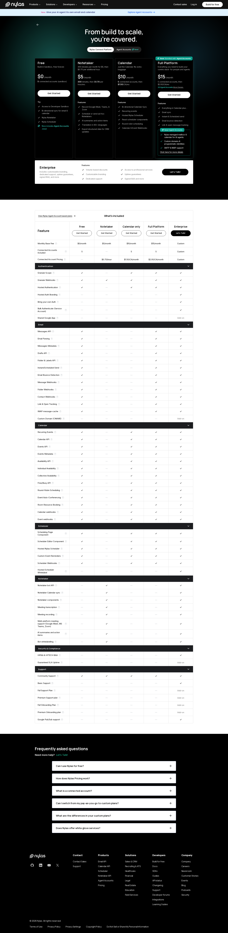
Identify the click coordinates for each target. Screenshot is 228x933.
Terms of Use (36, 926)
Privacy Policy (54, 926)
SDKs (154, 871)
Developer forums (161, 894)
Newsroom (186, 871)
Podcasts (186, 890)
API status (157, 880)
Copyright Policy (93, 926)
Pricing (104, 4)
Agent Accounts (105, 880)
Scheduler (103, 871)
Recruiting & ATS (133, 866)
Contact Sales (79, 861)
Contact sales (180, 4)
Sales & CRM (131, 861)
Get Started (54, 93)
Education (130, 890)
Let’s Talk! (175, 172)
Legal (127, 880)
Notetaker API (104, 875)
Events (184, 880)
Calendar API (104, 866)
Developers (69, 4)
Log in (194, 4)
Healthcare (130, 871)
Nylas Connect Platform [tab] (100, 49)
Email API (102, 861)
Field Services (131, 894)
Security (185, 894)
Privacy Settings (73, 926)
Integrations (158, 899)
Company (186, 861)
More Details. (178, 87)
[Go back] (38, 25)
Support (77, 866)
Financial (129, 875)
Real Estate (130, 885)
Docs (154, 866)
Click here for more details (171, 152)
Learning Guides (160, 904)
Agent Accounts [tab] (128, 49)
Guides (155, 875)
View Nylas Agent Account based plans (55, 216)
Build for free (212, 4)
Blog (183, 885)
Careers (185, 866)
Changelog (157, 885)
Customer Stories (189, 875)
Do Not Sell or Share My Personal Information (128, 926)
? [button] (65, 251)
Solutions (50, 4)
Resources (88, 4)
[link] (32, 865)
